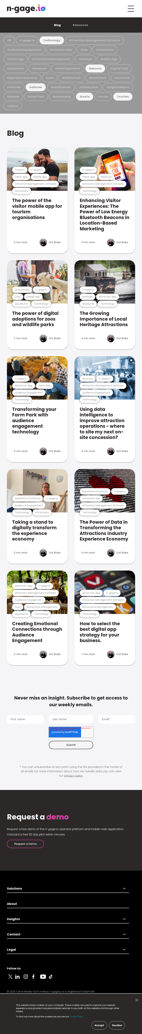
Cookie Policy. (76, 1016)
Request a (38, 817)
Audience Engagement (24, 50)
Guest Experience (67, 68)
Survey (103, 97)
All (9, 40)
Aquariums (15, 68)
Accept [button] (99, 1025)
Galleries (35, 87)
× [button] (136, 1000)
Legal (11, 949)
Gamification (61, 87)
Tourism (123, 97)
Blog (57, 25)
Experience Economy (22, 78)
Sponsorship (62, 97)
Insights (13, 919)
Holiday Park (88, 87)
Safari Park (36, 97)
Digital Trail (119, 68)
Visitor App (15, 59)
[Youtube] (44, 978)
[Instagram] (28, 978)
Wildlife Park (71, 78)
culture (12, 106)
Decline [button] (117, 1025)
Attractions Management (51, 59)
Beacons (95, 68)
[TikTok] (52, 978)
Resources (80, 25)
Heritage (85, 59)
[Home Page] (26, 8)
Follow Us (14, 968)
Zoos (84, 50)
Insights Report (118, 87)
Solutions (14, 888)
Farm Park (122, 78)
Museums (39, 68)
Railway (13, 97)
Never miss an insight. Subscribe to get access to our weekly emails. (71, 701)
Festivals (14, 87)
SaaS (50, 78)
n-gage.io (27, 40)
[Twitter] (11, 978)
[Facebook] (36, 978)
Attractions (105, 50)
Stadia (85, 97)
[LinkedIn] (19, 978)
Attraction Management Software (94, 40)
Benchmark (97, 78)
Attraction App (61, 50)
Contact (13, 934)
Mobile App (109, 59)
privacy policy (73, 776)
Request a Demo (25, 844)
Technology (51, 40)
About (12, 904)
